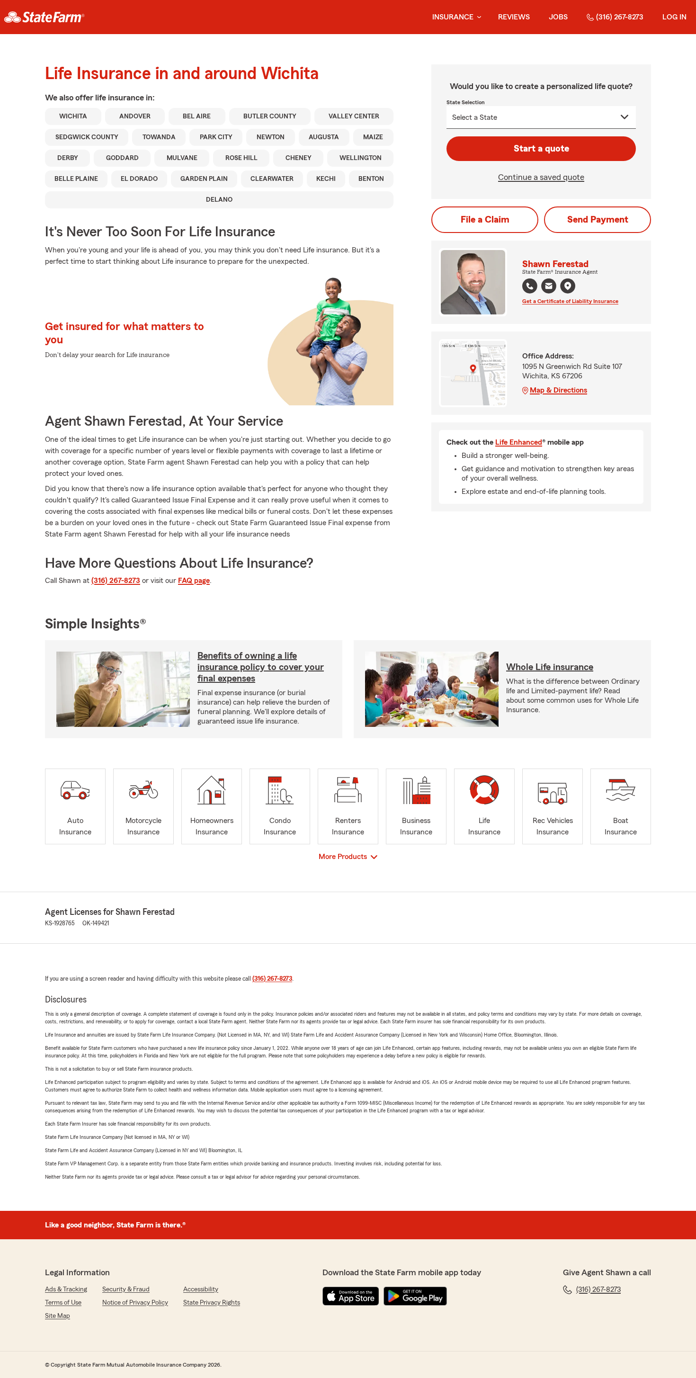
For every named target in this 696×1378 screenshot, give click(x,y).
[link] (44, 17)
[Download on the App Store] (350, 1296)
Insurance (452, 17)
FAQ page (194, 580)
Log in (674, 17)
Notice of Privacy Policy (135, 1302)
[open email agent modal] (548, 287)
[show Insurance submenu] (477, 17)
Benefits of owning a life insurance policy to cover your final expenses (260, 667)
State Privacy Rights (211, 1302)
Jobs (558, 17)
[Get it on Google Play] (415, 1296)
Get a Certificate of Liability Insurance (570, 301)
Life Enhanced (518, 442)
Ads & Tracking (66, 1289)
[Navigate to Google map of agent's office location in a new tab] (567, 286)
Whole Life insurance (549, 667)
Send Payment (597, 219)
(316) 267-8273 (619, 17)
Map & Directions (558, 390)
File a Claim (485, 219)
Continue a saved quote (541, 177)
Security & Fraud (126, 1289)
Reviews (514, 17)
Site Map (57, 1316)
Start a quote (541, 148)
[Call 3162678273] (529, 286)
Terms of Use (63, 1302)
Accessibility (200, 1289)
